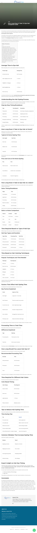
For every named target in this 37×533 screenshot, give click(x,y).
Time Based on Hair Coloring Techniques (8, 52)
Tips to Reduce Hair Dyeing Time (7, 58)
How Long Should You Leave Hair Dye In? (8, 56)
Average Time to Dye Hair (6, 46)
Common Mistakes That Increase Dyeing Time (9, 59)
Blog (27, 529)
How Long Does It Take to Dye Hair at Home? (9, 49)
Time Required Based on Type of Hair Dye (8, 51)
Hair (9, 21)
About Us (12, 529)
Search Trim (24, 527)
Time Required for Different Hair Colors (8, 57)
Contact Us (17, 529)
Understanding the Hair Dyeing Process (8, 47)
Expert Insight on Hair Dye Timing (7, 60)
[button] (34, 530)
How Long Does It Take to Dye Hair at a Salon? (9, 50)
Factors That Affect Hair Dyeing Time (8, 53)
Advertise (22, 529)
